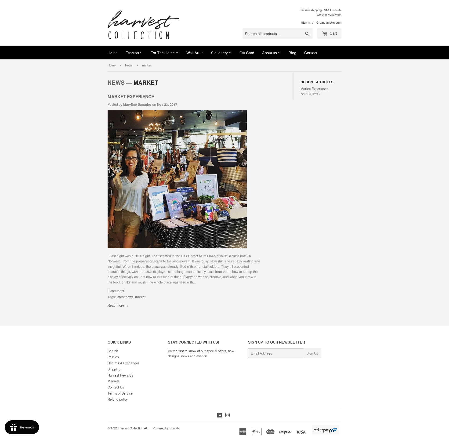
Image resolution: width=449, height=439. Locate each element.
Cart (333, 33)
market (140, 296)
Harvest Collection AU (133, 428)
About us (270, 52)
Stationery (220, 52)
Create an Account (328, 23)
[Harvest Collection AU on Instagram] (227, 415)
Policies (113, 357)
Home (113, 52)
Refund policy (118, 399)
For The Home (163, 52)
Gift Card (246, 52)
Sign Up (312, 353)
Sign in (305, 23)
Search (113, 350)
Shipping (114, 369)
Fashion (133, 52)
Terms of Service (120, 393)
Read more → (118, 305)
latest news (125, 296)
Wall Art (193, 52)
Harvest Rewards (120, 375)
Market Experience (131, 96)
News (129, 65)
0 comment (116, 290)
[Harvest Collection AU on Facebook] (219, 415)
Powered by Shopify (166, 428)
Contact (310, 52)
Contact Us (116, 387)
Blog (292, 52)
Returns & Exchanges (124, 363)
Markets (113, 381)
